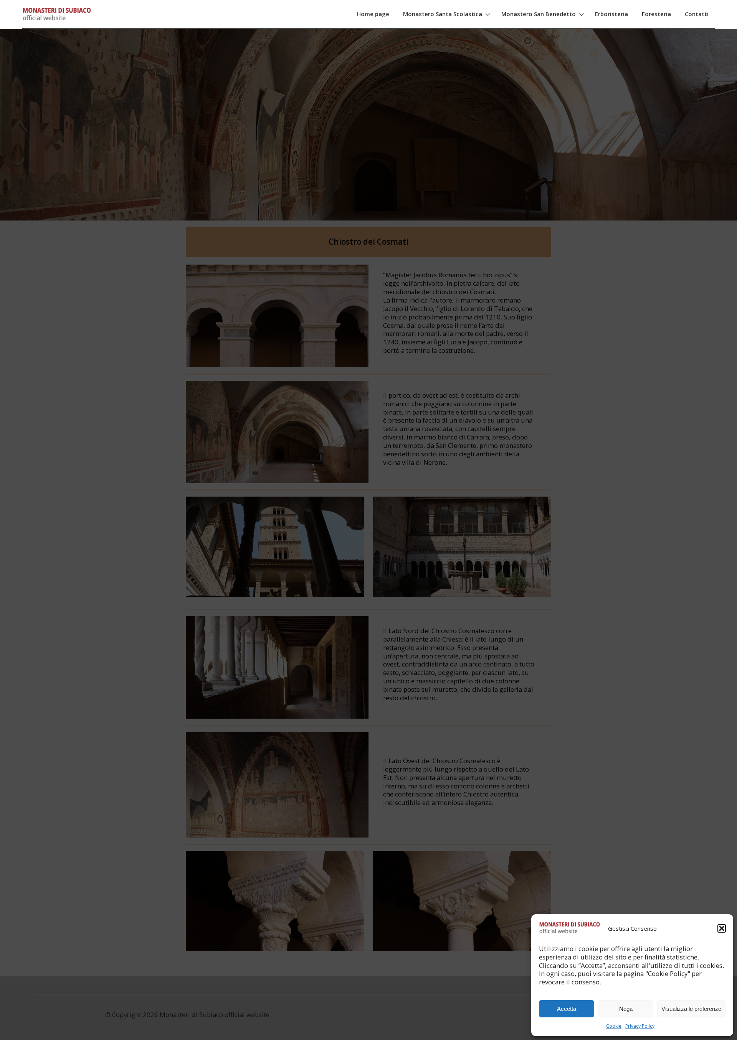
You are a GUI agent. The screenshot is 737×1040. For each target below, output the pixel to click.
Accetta (566, 1008)
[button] (721, 928)
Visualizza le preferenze (691, 1008)
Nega (626, 1008)
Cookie (613, 1026)
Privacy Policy (639, 1026)
